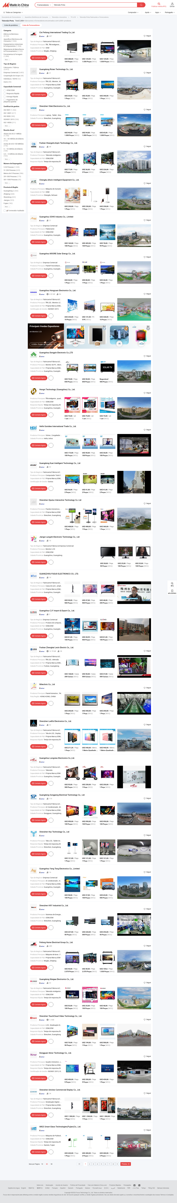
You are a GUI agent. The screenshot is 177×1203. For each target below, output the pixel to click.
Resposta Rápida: (36, 161)
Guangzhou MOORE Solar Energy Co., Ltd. (57, 253)
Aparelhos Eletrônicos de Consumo (13, 40)
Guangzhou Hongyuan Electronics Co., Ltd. (57, 290)
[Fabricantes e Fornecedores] (15, 4)
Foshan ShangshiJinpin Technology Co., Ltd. (58, 143)
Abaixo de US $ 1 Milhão (12, 135)
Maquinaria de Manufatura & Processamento (14, 50)
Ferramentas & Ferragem (13, 55)
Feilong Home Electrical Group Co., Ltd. (56, 942)
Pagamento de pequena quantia (10, 101)
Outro (7, 82)
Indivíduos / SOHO (12, 79)
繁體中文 (40, 1188)
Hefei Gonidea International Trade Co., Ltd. (57, 426)
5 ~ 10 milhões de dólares (13, 150)
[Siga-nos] (139, 1185)
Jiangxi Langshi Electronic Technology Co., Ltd (59, 537)
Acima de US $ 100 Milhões (14, 145)
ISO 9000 (9, 116)
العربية (113, 1188)
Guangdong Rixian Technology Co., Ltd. (56, 69)
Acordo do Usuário (62, 1185)
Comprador (132, 12)
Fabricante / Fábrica (11, 68)
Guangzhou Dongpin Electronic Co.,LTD (56, 352)
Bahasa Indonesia (163, 1188)
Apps (157, 12)
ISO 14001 (10, 113)
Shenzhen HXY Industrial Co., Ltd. (53, 905)
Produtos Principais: (37, 44)
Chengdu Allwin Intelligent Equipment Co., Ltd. (59, 180)
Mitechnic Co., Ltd (47, 684)
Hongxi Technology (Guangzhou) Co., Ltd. (57, 389)
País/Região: (35, 696)
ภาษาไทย (136, 1188)
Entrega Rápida (12, 96)
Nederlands (121, 1188)
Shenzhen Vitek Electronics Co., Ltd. (54, 106)
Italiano (87, 1188)
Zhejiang (9, 194)
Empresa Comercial (14, 72)
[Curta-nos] (135, 1185)
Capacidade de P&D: (37, 48)
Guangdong (11, 191)
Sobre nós (40, 1185)
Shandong (10, 197)
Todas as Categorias (13, 12)
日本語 (47, 1188)
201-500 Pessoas (12, 176)
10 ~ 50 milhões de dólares (14, 140)
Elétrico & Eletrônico (11, 35)
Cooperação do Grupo (14, 75)
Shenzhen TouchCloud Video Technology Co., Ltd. (60, 1016)
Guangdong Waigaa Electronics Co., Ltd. (56, 979)
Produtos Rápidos (115, 1185)
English (23, 1188)
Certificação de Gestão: (39, 309)
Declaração (49, 1185)
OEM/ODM (10, 90)
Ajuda (147, 12)
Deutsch (70, 1188)
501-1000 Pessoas (12, 179)
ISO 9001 (10, 110)
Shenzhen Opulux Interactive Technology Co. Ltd (60, 500)
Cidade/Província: (36, 51)
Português (79, 1188)
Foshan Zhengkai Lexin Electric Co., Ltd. (56, 647)
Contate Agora (40, 58)
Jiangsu (9, 200)
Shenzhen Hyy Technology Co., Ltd (54, 831)
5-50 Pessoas (12, 167)
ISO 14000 (10, 122)
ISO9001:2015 (11, 119)
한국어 (106, 1188)
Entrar (172, 6)
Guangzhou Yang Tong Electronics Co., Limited (59, 868)
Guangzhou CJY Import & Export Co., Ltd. (57, 610)
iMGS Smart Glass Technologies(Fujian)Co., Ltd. (60, 1126)
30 (47, 1164)
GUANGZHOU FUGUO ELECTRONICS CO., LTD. (59, 573)
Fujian (8, 203)
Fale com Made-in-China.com (97, 1185)
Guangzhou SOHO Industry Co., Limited (56, 216)
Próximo (124, 1164)
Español (63, 1188)
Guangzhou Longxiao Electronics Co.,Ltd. (57, 758)
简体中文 (31, 1188)
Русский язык (97, 1188)
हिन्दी (129, 1188)
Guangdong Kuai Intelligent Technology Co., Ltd (59, 463)
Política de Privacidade (77, 1185)
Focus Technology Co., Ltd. (84, 1192)
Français (55, 1188)
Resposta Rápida (12, 93)
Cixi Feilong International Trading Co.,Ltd (57, 32)
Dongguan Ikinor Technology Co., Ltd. (55, 1053)
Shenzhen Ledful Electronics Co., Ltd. (55, 721)
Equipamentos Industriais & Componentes (13, 45)
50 (51, 1164)
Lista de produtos (11, 25)
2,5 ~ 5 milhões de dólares (13, 155)
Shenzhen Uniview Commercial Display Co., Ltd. (59, 1089)
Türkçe (143, 1188)
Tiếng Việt (151, 1188)
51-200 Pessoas (12, 170)
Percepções (127, 1185)
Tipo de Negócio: (36, 41)
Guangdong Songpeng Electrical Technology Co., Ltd (62, 795)
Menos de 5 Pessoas (13, 173)
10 (42, 1164)
